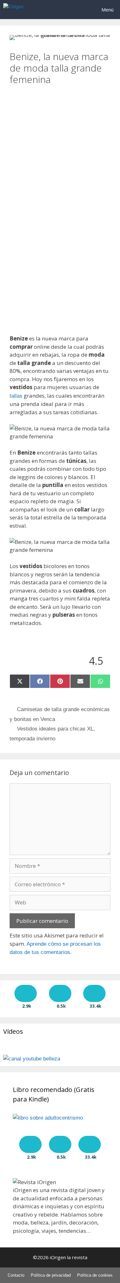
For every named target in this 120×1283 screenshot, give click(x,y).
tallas (16, 396)
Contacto (16, 1275)
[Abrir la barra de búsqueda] (77, 9)
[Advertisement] (60, 144)
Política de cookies (95, 1275)
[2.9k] (25, 993)
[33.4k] (94, 993)
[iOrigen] (13, 9)
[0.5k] (60, 993)
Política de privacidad (51, 1275)
